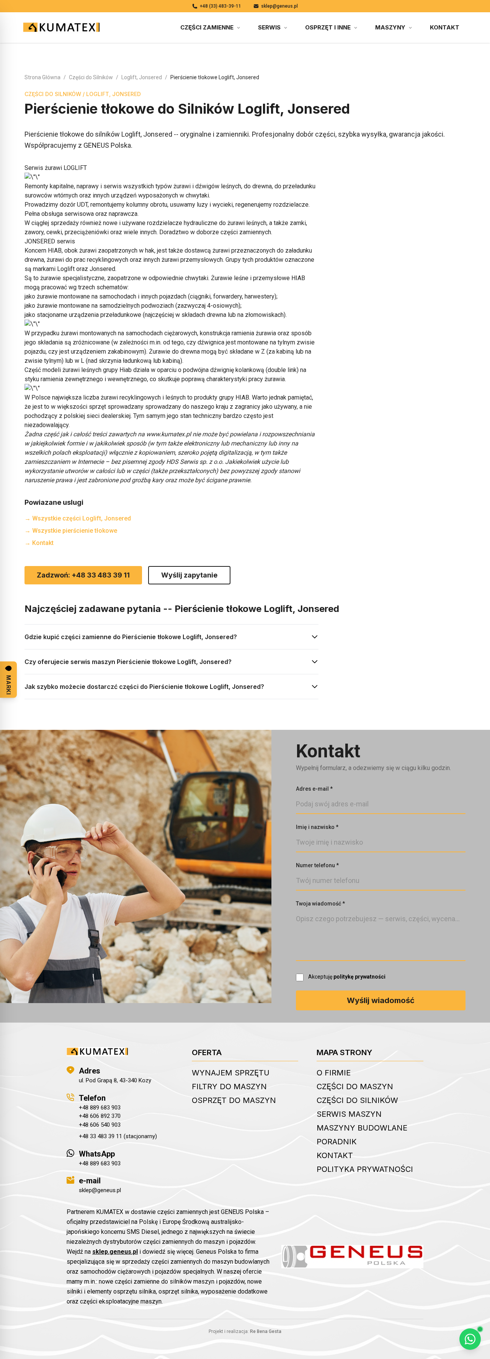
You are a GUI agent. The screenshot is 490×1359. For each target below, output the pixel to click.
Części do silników (357, 1100)
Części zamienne (207, 27)
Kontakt (444, 27)
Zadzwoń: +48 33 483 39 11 (83, 575)
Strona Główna (42, 77)
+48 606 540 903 (100, 1124)
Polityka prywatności (365, 1169)
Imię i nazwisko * (317, 827)
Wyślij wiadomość (381, 1000)
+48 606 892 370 (100, 1116)
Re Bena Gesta (265, 1331)
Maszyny (390, 27)
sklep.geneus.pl (115, 1251)
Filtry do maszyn (229, 1086)
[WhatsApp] (470, 1339)
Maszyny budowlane (362, 1127)
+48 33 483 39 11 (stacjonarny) (118, 1136)
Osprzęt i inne (328, 27)
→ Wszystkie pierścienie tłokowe (70, 530)
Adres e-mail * (314, 789)
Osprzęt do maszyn (234, 1100)
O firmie (334, 1072)
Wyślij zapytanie (189, 575)
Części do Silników (91, 77)
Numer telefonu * (317, 865)
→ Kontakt (39, 543)
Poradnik (337, 1141)
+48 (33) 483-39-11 (220, 6)
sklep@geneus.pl (279, 6)
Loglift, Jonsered (141, 77)
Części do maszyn (355, 1086)
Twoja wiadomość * (320, 904)
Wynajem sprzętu (231, 1072)
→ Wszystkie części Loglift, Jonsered (77, 518)
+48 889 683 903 (100, 1107)
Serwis (269, 27)
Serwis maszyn (349, 1114)
